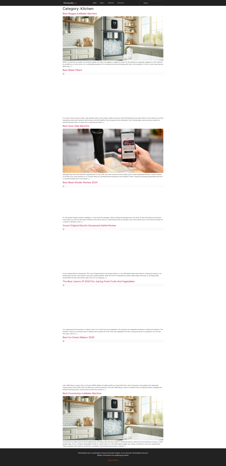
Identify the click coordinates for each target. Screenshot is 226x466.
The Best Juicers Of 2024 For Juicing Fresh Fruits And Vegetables (99, 281)
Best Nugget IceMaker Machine (80, 13)
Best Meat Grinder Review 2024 (80, 182)
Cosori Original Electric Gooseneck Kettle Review (89, 225)
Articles (120, 3)
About (102, 3)
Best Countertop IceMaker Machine (82, 393)
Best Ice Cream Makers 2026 (78, 337)
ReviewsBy (70, 3)
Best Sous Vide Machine (76, 126)
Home (95, 3)
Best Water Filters (72, 70)
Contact (111, 3)
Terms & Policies (113, 460)
